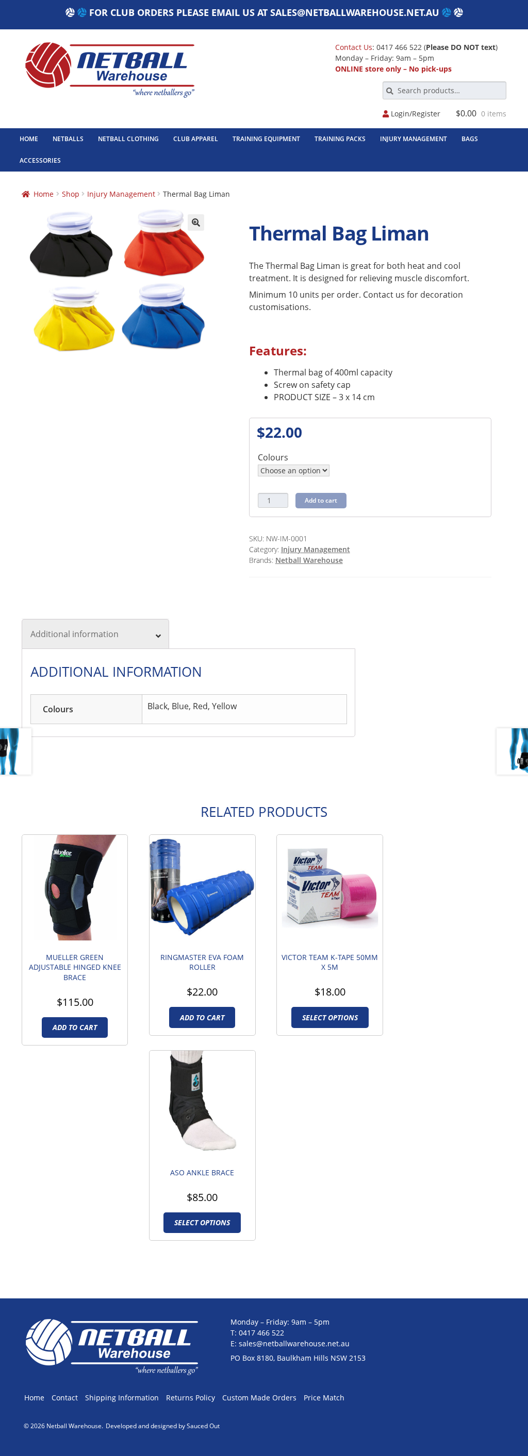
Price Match (324, 1397)
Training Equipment (266, 138)
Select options (330, 1017)
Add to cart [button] (75, 1027)
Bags (469, 138)
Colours (273, 457)
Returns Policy (190, 1397)
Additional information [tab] (74, 634)
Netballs (68, 138)
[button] (196, 222)
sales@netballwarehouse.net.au (354, 12)
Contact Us (353, 47)
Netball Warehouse (309, 560)
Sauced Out (203, 1425)
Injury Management (413, 138)
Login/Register (414, 114)
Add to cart (321, 500)
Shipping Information (122, 1397)
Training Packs (340, 138)
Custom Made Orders (259, 1397)
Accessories (40, 160)
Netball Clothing (128, 138)
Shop (70, 194)
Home (29, 138)
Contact (65, 1397)
